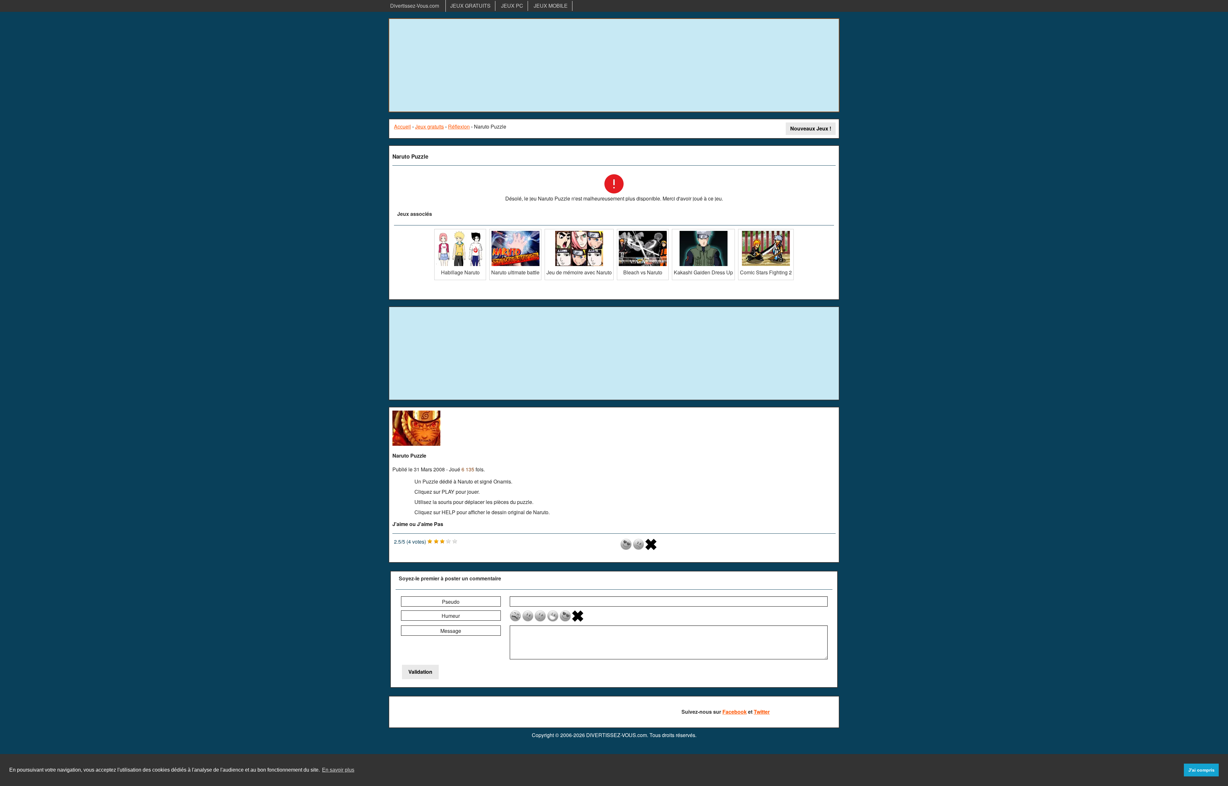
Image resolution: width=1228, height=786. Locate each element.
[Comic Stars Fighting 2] (765, 231)
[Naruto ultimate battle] (515, 231)
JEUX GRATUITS (470, 5)
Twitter (762, 711)
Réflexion (459, 126)
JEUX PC (512, 5)
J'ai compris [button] (1201, 770)
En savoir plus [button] (338, 770)
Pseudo (451, 601)
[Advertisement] (614, 65)
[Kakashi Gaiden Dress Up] (703, 231)
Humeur (451, 615)
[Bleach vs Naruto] (642, 231)
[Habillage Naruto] (460, 231)
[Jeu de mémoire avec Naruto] (579, 231)
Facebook (734, 711)
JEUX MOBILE (551, 5)
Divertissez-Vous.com (414, 5)
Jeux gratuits (429, 126)
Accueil (402, 126)
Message (450, 630)
